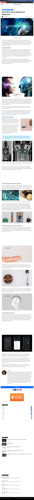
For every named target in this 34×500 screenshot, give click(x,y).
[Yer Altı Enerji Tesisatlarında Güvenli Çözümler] (4, 447)
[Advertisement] (17, 70)
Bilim (3, 409)
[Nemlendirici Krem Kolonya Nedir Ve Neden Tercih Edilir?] (4, 451)
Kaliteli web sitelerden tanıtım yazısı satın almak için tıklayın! (17, 0)
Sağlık (3, 410)
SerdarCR (4, 16)
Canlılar (3, 414)
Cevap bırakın (17, 387)
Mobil (3, 417)
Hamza (6, 491)
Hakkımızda (23, 498)
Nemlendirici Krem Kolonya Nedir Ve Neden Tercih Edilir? (15, 450)
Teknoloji (3, 413)
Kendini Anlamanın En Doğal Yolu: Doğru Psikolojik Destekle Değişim (16, 439)
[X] (8, 383)
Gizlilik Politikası (28, 498)
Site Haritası (31, 498)
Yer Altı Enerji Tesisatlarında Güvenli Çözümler (13, 446)
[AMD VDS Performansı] (4, 444)
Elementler (3, 418)
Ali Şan (6, 484)
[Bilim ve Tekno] (17, 4)
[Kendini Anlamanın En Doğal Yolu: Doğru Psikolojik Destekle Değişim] (4, 440)
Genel (3, 406)
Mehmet (6, 480)
